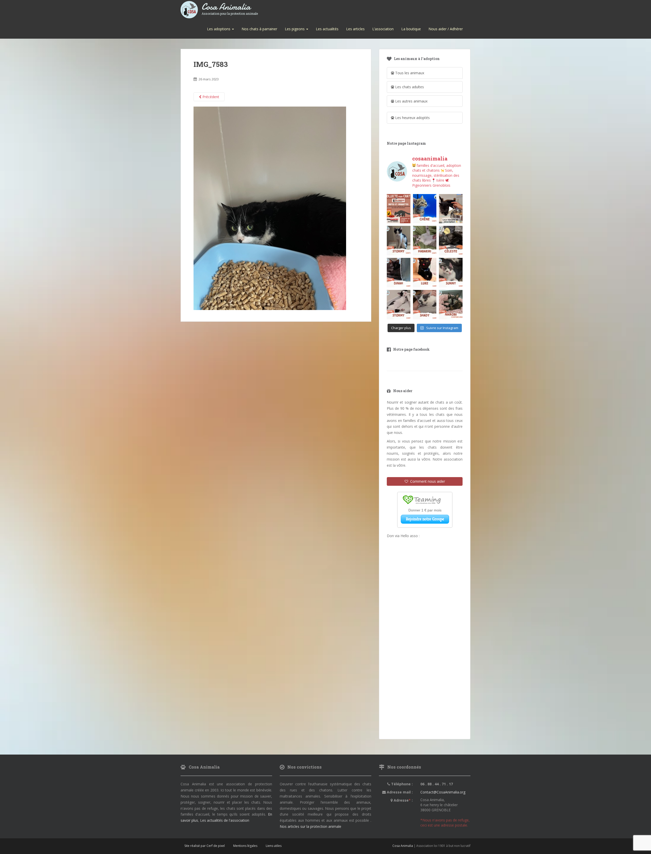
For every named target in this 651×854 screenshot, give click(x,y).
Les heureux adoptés (412, 117)
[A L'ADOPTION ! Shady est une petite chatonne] (425, 304)
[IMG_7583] (270, 207)
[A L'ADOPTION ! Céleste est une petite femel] (451, 240)
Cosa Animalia (230, 7)
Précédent (210, 96)
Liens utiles (274, 846)
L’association (383, 28)
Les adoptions (219, 28)
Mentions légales (245, 846)
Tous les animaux (409, 72)
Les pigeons (295, 28)
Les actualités (327, 28)
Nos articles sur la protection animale (310, 826)
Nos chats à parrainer (259, 28)
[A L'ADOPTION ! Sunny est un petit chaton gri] (451, 272)
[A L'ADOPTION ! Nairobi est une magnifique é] (451, 304)
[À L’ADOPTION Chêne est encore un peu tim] (425, 209)
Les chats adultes (409, 86)
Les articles (355, 28)
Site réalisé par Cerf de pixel (204, 846)
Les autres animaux (410, 101)
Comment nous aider (426, 481)
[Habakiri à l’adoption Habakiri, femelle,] (425, 240)
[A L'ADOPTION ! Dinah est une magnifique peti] (398, 272)
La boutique (411, 28)
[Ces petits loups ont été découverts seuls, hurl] (451, 209)
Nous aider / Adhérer (445, 28)
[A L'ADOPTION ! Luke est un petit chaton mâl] (425, 272)
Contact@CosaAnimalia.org (442, 792)
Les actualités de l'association (224, 820)
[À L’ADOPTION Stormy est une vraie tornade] (398, 240)
